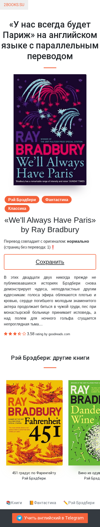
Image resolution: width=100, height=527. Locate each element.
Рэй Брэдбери (22, 200)
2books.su (14, 4)
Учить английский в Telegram (54, 518)
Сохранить (50, 262)
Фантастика (56, 200)
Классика (17, 208)
